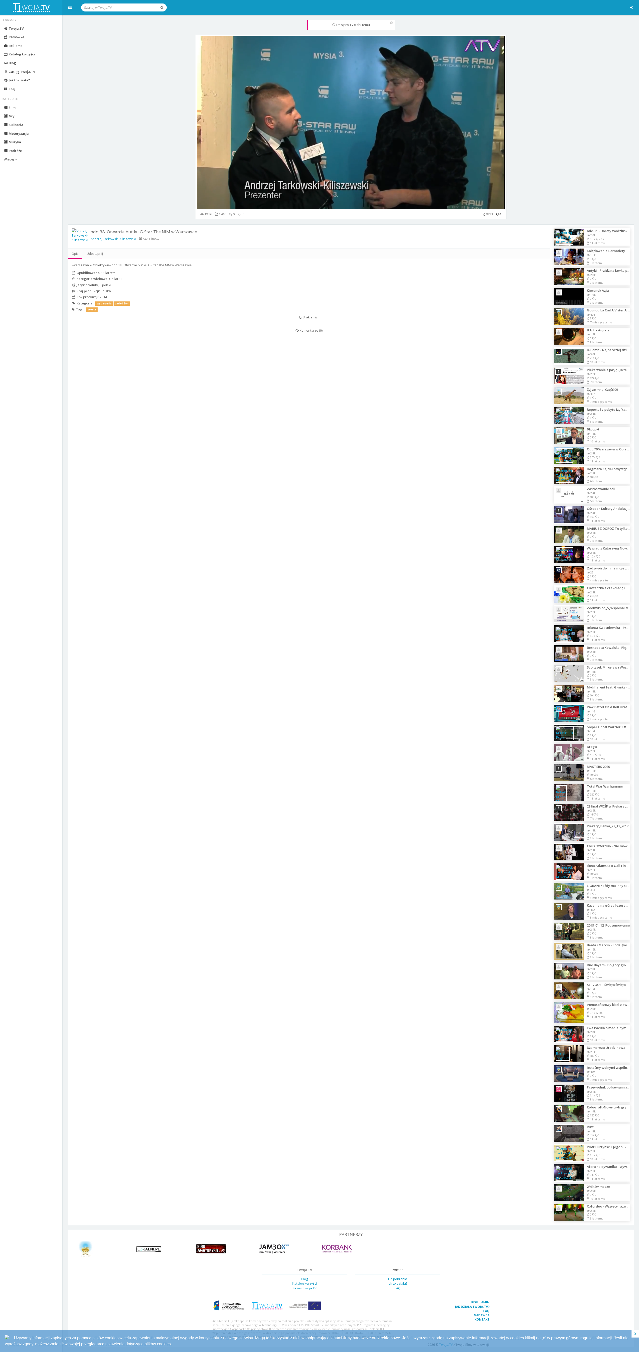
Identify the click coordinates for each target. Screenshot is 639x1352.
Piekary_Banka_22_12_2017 (608, 826)
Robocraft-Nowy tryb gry (606, 1107)
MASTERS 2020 (598, 766)
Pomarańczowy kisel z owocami (612, 1004)
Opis (75, 253)
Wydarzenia (104, 303)
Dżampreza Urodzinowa (606, 1047)
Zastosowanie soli (601, 489)
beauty (92, 309)
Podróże (15, 150)
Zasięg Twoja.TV (21, 71)
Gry (11, 116)
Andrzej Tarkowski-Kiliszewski (113, 239)
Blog (12, 63)
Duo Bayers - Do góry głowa (609, 965)
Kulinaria (15, 125)
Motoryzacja (18, 133)
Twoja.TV (16, 28)
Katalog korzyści (21, 54)
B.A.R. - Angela (598, 330)
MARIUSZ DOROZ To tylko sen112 (613, 528)
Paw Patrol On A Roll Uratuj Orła (612, 707)
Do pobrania (397, 1279)
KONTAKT (482, 1319)
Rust (590, 1127)
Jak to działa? (19, 80)
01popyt (593, 429)
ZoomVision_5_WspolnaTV (607, 608)
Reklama (15, 45)
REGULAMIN (480, 1302)
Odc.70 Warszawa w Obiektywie (612, 449)
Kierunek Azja (598, 290)
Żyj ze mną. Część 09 (602, 389)
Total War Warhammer (605, 786)
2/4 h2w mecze (598, 1186)
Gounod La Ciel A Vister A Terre (612, 310)
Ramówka (16, 37)
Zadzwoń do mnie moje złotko (611, 568)
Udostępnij (95, 253)
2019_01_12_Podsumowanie (608, 925)
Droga (592, 746)
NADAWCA (481, 1315)
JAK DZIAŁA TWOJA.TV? (472, 1307)
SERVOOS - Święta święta (606, 984)
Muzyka (14, 142)
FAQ (11, 89)
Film (11, 107)
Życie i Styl (122, 303)
